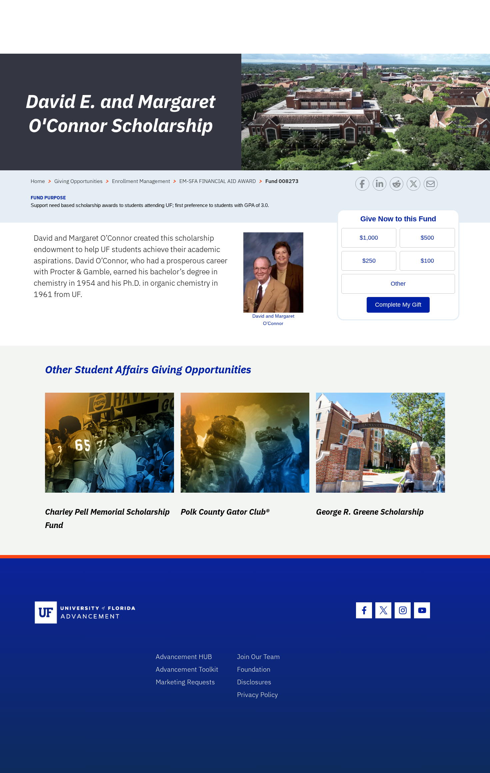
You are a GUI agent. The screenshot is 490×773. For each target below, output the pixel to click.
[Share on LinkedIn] (381, 185)
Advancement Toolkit (187, 669)
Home (38, 181)
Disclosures (254, 681)
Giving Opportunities (78, 181)
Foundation (253, 669)
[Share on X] (415, 185)
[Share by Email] (432, 185)
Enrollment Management (141, 181)
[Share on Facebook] (363, 185)
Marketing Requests (185, 681)
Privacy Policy (257, 694)
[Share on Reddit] (398, 185)
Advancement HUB (184, 656)
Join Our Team (258, 656)
